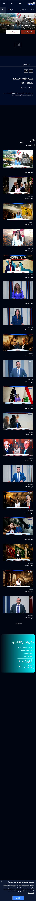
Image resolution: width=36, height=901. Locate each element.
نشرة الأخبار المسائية (23, 10)
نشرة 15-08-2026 (29, 355)
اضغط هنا (31, 893)
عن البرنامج (27, 64)
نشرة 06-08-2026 (29, 591)
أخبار (20, 3)
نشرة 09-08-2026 (29, 513)
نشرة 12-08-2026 (29, 434)
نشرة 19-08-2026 (29, 251)
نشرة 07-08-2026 (29, 565)
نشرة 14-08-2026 (29, 382)
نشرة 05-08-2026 (29, 618)
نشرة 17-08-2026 (29, 303)
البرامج (11, 3)
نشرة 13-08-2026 (29, 408)
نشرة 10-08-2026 (29, 487)
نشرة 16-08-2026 (29, 329)
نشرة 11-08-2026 (29, 460)
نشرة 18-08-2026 (29, 277)
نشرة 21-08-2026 (29, 198)
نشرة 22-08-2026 (29, 172)
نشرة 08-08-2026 (29, 539)
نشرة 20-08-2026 (29, 224)
